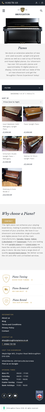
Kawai (27, 239)
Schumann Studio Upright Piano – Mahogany (9, 156)
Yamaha (19, 239)
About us (6, 318)
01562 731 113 (9, 344)
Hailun (33, 239)
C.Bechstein (7, 242)
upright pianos (15, 244)
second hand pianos (17, 253)
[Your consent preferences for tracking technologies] (4, 408)
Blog (4, 321)
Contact (5, 331)
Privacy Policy (8, 328)
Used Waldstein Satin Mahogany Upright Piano (11, 126)
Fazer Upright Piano (31, 124)
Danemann (21, 242)
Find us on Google (10, 364)
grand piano (31, 244)
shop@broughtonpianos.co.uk (15, 340)
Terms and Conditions (11, 324)
